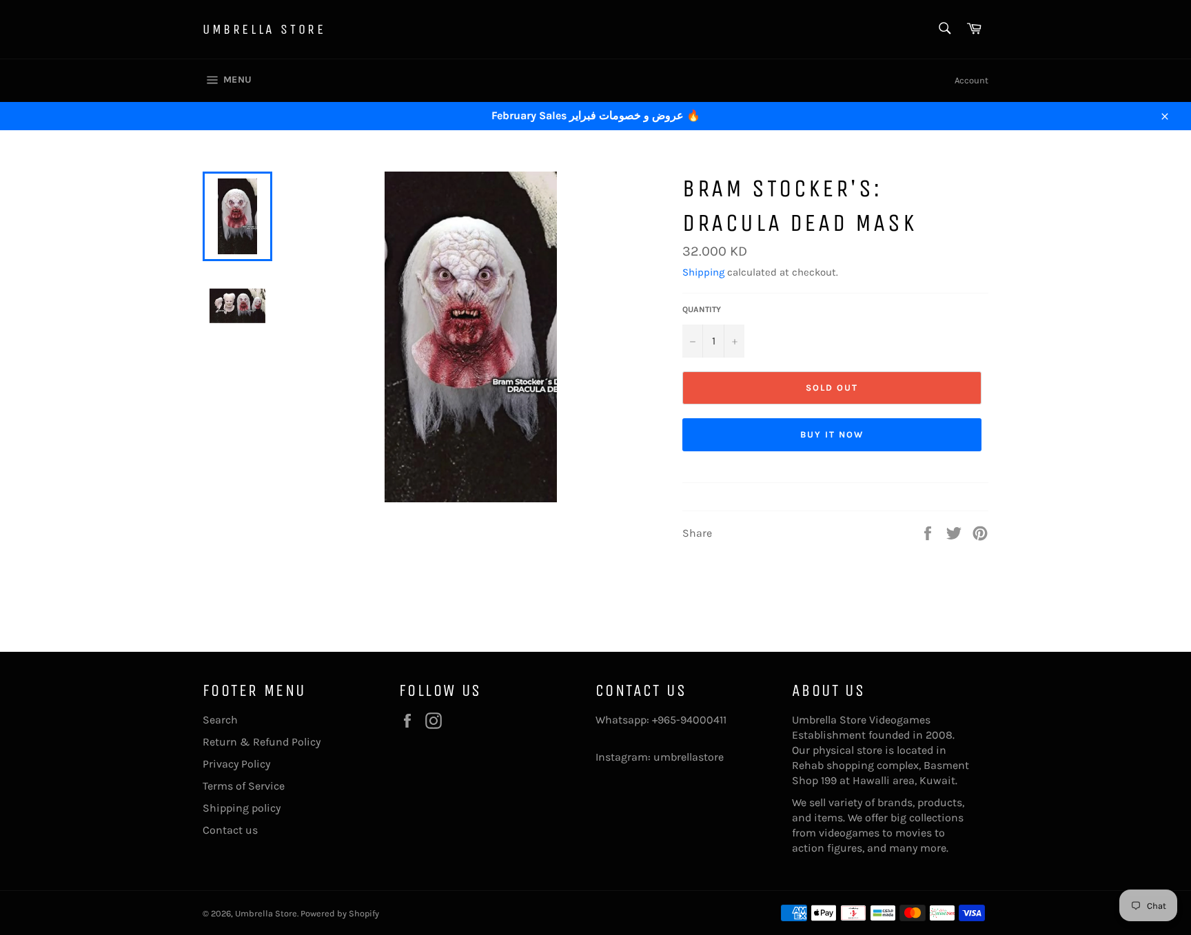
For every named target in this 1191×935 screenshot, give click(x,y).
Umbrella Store (264, 29)
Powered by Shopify (340, 913)
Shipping (703, 272)
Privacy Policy (236, 763)
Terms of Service (244, 785)
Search (220, 719)
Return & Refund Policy (261, 741)
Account (971, 80)
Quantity (701, 309)
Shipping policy (242, 807)
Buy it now (832, 434)
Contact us (230, 829)
